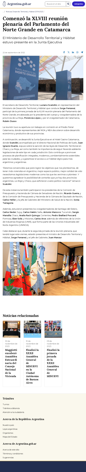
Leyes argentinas (10, 429)
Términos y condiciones (13, 454)
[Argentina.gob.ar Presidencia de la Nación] (16, 4)
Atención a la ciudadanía (13, 412)
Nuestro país (8, 425)
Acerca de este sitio (11, 450)
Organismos (8, 433)
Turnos (6, 404)
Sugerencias (8, 458)
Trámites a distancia (11, 408)
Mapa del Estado (10, 437)
